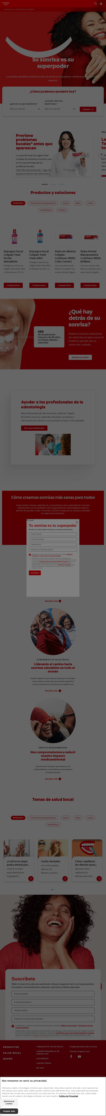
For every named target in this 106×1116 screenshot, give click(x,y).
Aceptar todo (9, 1111)
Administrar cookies (9, 1102)
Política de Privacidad (68, 1096)
